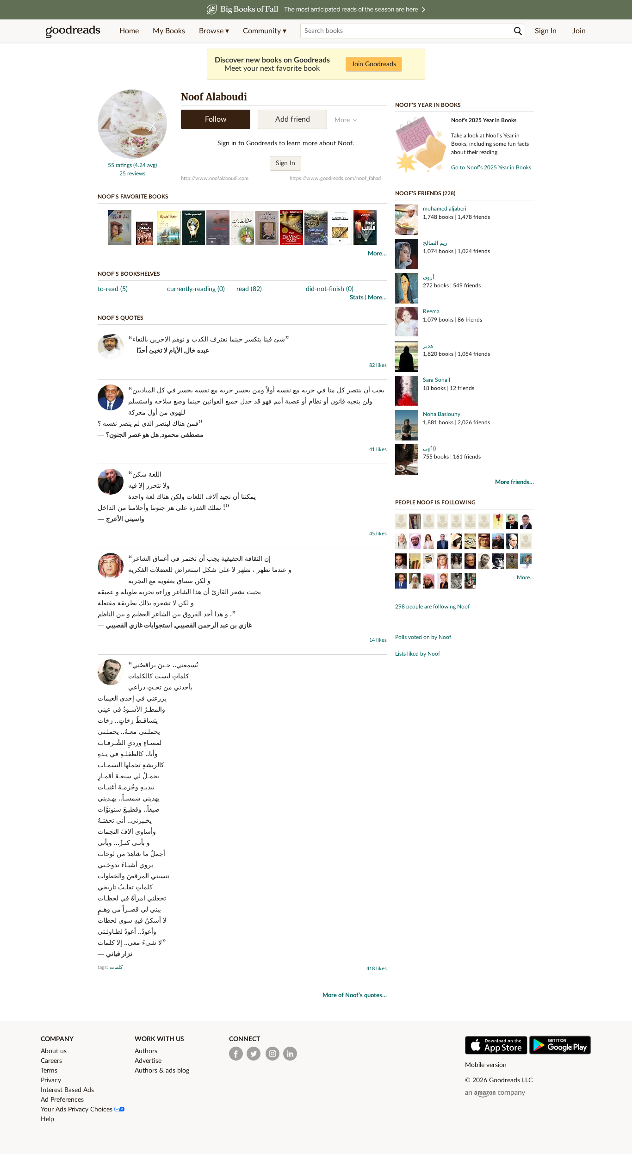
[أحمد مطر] (498, 562)
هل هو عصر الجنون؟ (132, 435)
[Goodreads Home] (73, 31)
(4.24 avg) (145, 165)
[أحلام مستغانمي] (428, 542)
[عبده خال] (428, 562)
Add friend (292, 119)
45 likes (378, 533)
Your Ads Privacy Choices (77, 1109)
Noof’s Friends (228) (425, 193)
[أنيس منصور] (470, 562)
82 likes (378, 365)
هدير (428, 345)
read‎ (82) (249, 289)
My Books (169, 31)
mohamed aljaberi (444, 208)
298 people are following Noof (432, 606)
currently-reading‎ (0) (196, 289)
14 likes (378, 640)
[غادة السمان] (526, 562)
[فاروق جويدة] (512, 522)
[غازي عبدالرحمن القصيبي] (442, 562)
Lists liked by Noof (417, 654)
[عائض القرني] (428, 582)
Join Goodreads (374, 64)
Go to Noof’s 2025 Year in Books (491, 167)
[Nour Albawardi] (456, 582)
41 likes (378, 449)
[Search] (518, 31)
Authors (146, 1051)
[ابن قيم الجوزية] (470, 542)
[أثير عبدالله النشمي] (415, 562)
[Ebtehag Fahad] (456, 522)
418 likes (376, 968)
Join (579, 31)
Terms (49, 1070)
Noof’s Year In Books (428, 105)
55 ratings (120, 165)
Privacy (51, 1080)
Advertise (148, 1061)
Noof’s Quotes (120, 318)
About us (54, 1051)
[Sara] (428, 522)
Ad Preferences (62, 1100)
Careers (51, 1061)
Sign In (546, 31)
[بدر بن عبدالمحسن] (470, 582)
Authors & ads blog (162, 1070)
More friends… (514, 482)
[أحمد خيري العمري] (526, 522)
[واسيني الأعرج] (498, 542)
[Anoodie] (442, 522)
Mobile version (486, 1065)
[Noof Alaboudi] (132, 157)
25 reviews (132, 173)
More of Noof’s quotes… (354, 996)
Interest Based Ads (67, 1090)
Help (47, 1119)
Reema (431, 311)
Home (129, 31)
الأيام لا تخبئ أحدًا (159, 350)
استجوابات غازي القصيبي (139, 625)
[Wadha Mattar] (498, 522)
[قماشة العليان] (526, 542)
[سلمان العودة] (415, 542)
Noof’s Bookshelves (129, 274)
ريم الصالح (435, 243)
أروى (428, 277)
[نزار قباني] (484, 562)
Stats (357, 298)
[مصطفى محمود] (401, 582)
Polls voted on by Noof (423, 637)
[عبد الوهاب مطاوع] (512, 542)
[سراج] (415, 522)
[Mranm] (470, 522)
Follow (216, 119)
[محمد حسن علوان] (484, 542)
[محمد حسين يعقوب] (415, 582)
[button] (214, 31)
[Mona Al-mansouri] (401, 522)
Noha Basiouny (441, 414)
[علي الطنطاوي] (401, 542)
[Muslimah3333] (484, 522)
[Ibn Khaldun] (512, 562)
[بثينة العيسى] (456, 562)
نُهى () (429, 448)
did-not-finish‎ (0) (329, 289)
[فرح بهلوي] (442, 582)
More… (377, 254)
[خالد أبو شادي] (401, 562)
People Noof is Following (435, 502)
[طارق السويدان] (456, 542)
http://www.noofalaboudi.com (214, 178)
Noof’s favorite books (133, 196)
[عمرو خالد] (442, 542)
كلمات (116, 967)
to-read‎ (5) (113, 289)
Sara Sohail (436, 380)
